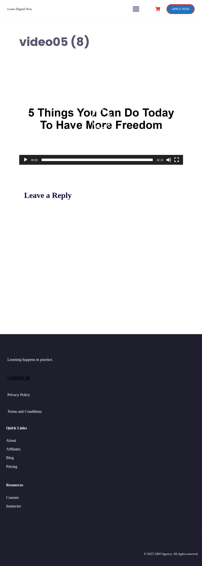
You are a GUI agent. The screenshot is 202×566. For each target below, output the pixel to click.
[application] (101, 119)
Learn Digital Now (19, 9)
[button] (101, 119)
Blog (10, 458)
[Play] (25, 159)
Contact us (18, 377)
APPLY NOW (180, 9)
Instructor (13, 506)
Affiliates (13, 449)
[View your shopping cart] (158, 9)
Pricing (11, 466)
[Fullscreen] (176, 159)
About (11, 440)
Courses (12, 497)
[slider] (97, 160)
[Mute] (168, 159)
